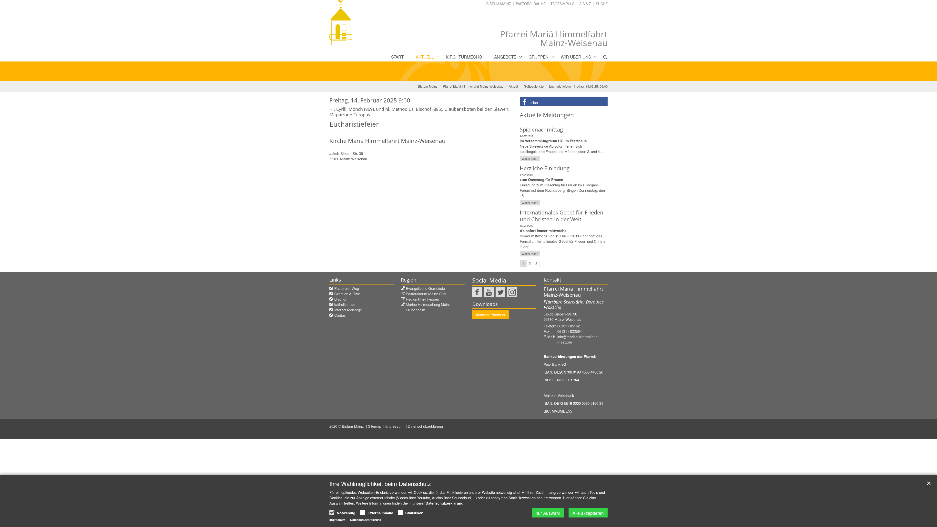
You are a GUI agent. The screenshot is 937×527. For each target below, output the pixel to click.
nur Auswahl (548, 513)
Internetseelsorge (348, 309)
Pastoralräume (531, 3)
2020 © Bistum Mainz (347, 426)
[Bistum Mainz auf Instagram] (512, 292)
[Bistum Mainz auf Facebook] (477, 292)
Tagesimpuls (562, 3)
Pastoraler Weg (346, 288)
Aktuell (425, 57)
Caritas (340, 315)
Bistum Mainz (498, 3)
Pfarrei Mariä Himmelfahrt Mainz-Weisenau (473, 86)
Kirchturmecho (464, 57)
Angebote (505, 57)
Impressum (395, 426)
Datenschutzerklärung (425, 426)
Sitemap (375, 426)
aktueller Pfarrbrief (490, 314)
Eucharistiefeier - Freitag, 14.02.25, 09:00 (578, 86)
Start (397, 57)
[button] (564, 101)
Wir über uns (576, 57)
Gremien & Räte (347, 293)
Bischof (340, 299)
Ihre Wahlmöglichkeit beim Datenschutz (380, 483)
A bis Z (585, 3)
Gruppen (539, 57)
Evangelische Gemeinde (425, 288)
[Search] (602, 56)
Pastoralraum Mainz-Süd (426, 293)
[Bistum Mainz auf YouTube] (489, 292)
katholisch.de (344, 304)
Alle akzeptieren (588, 513)
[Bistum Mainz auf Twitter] (500, 292)
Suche (602, 3)
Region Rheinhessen (422, 299)
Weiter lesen (530, 158)
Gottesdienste (534, 86)
